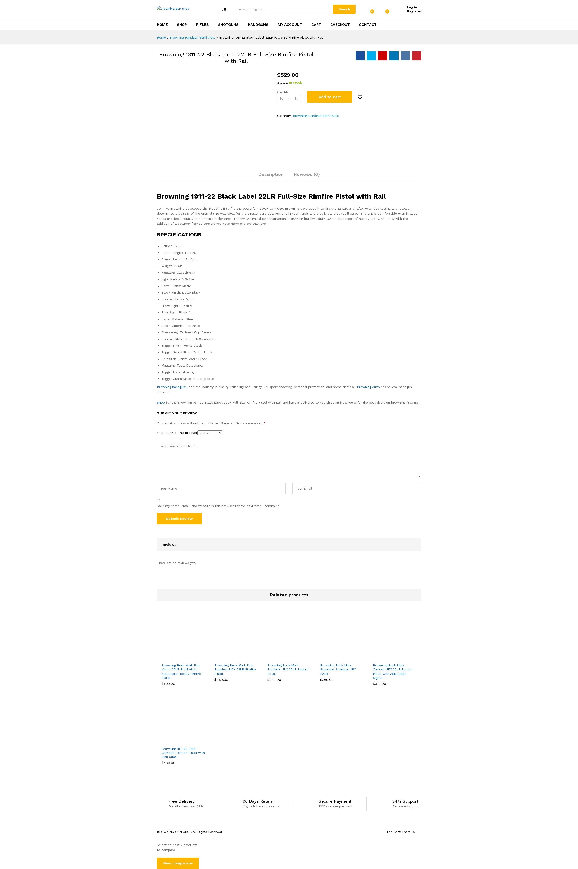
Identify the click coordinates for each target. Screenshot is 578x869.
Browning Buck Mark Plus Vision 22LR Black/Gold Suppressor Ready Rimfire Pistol (181, 671)
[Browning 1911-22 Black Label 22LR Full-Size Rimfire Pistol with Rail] (360, 55)
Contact (368, 24)
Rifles (202, 24)
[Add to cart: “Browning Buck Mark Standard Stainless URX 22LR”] (326, 658)
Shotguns (228, 24)
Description (271, 174)
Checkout (340, 24)
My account (290, 24)
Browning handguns (172, 387)
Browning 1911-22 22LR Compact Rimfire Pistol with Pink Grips (183, 753)
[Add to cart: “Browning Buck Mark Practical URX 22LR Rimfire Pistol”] (273, 658)
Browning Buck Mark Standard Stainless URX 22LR (338, 669)
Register (414, 11)
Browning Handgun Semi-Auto (316, 115)
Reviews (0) (307, 174)
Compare (373, 97)
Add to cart (329, 96)
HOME (162, 24)
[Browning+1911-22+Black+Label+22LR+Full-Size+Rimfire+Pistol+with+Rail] (371, 55)
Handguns (258, 24)
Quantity (282, 92)
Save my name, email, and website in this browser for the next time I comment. (218, 506)
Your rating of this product (177, 432)
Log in (412, 7)
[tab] (271, 176)
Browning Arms (368, 387)
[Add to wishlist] (360, 97)
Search (344, 9)
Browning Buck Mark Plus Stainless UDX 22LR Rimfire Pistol (235, 669)
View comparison (178, 863)
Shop (182, 24)
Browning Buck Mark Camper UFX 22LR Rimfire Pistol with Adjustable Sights (392, 671)
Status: (282, 82)
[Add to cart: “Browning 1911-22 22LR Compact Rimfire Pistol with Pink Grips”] (168, 741)
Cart (316, 24)
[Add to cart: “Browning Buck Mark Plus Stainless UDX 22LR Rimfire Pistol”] (220, 658)
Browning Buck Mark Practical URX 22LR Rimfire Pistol (287, 669)
